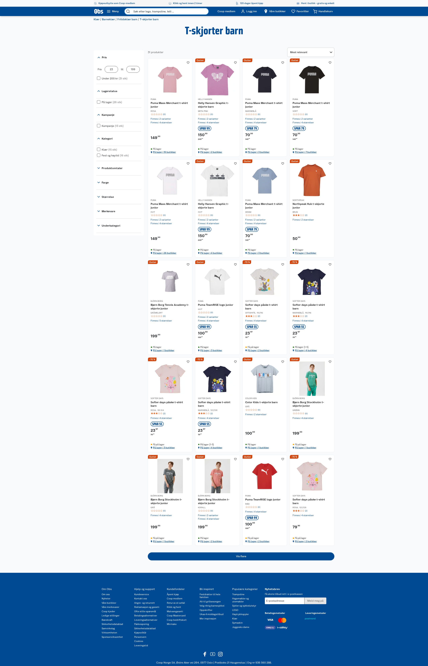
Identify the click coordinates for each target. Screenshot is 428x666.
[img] (170, 114)
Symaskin (237, 622)
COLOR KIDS (251, 398)
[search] (128, 11)
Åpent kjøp (173, 594)
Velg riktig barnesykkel (212, 605)
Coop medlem (174, 598)
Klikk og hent (174, 607)
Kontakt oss (140, 598)
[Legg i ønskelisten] (188, 62)
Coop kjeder (108, 611)
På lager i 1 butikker (305, 253)
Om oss (106, 594)
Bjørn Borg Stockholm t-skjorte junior (308, 404)
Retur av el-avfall (176, 603)
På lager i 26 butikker (164, 253)
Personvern (140, 637)
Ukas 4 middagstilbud (212, 614)
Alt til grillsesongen (210, 601)
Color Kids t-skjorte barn (261, 402)
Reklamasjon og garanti (146, 607)
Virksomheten (109, 632)
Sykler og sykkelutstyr (244, 605)
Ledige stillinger (110, 615)
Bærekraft (107, 620)
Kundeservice (141, 594)
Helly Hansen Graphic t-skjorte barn (213, 104)
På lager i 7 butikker (306, 152)
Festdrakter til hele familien (210, 596)
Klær (96, 19)
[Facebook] (204, 654)
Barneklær (108, 19)
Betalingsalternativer (145, 615)
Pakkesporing (141, 624)
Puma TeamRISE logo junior (215, 304)
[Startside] (99, 11)
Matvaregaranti (175, 611)
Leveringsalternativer (145, 620)
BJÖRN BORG (157, 301)
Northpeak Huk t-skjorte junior (308, 205)
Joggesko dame (240, 627)
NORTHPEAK (298, 200)
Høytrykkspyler (240, 614)
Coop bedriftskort (177, 620)
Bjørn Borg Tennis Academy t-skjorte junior (170, 306)
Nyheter (106, 598)
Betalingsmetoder (275, 613)
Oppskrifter (206, 610)
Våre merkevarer (110, 607)
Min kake (172, 624)
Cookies (138, 641)
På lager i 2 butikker (211, 152)
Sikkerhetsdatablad (112, 624)
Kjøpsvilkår (140, 632)
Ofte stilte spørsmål (145, 611)
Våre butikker (109, 603)
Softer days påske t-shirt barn (261, 306)
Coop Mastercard (176, 615)
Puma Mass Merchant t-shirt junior (169, 104)
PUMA (153, 99)
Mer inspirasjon (208, 618)
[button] (241, 556)
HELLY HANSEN (205, 99)
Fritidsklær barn (127, 19)
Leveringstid (141, 645)
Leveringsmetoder (315, 613)
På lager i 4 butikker (211, 253)
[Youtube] (212, 654)
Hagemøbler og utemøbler (240, 600)
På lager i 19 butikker (164, 152)
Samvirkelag (108, 628)
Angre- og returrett (144, 603)
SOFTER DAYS (251, 301)
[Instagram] (220, 654)
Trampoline (238, 594)
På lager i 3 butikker (259, 152)
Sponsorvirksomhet (112, 637)
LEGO (235, 610)
